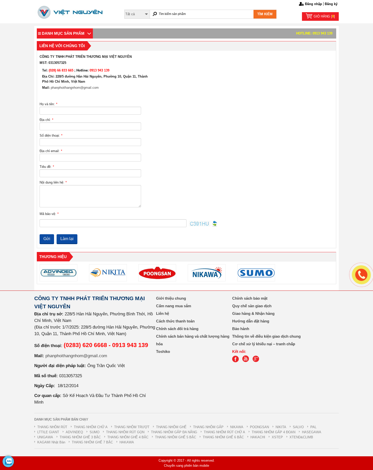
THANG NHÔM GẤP (208, 427)
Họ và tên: (48, 104)
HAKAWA (127, 442)
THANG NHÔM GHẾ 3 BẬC (80, 437)
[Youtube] (246, 361)
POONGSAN (259, 427)
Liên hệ (162, 314)
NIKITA (281, 427)
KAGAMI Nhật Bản (51, 442)
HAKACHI (257, 437)
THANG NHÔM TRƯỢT (131, 427)
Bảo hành (240, 329)
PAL (313, 427)
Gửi (46, 239)
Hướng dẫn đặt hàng (250, 321)
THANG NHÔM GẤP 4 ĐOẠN (273, 432)
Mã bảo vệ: (49, 214)
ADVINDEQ (74, 432)
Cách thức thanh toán (175, 321)
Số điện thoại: (51, 135)
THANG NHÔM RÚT (52, 427)
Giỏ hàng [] (324, 16)
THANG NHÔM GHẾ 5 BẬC (175, 437)
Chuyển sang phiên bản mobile (186, 465)
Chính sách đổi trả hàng (177, 329)
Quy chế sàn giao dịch (252, 306)
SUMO (94, 432)
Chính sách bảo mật (249, 298)
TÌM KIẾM (265, 14)
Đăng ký (331, 4)
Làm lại (67, 239)
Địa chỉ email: (51, 151)
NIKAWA (236, 427)
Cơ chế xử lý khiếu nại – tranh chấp (263, 344)
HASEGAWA (311, 432)
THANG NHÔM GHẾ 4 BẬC (127, 437)
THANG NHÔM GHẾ (171, 427)
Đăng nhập (313, 4)
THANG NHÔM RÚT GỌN (125, 432)
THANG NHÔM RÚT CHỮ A (224, 432)
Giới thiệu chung (171, 298)
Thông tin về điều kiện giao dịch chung (266, 336)
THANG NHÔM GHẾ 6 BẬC (223, 437)
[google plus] (257, 361)
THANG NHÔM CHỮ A (91, 427)
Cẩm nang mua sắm (173, 306)
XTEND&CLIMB (301, 437)
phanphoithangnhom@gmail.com (75, 87)
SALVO (298, 427)
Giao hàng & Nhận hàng (253, 314)
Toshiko (163, 352)
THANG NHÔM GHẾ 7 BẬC (92, 442)
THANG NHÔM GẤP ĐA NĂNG (174, 432)
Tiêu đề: (47, 167)
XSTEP (277, 437)
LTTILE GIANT (48, 432)
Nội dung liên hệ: (53, 182)
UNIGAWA (45, 437)
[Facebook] (236, 361)
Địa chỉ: (46, 120)
